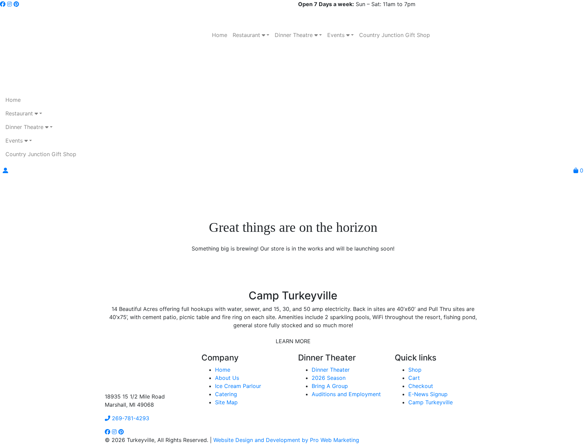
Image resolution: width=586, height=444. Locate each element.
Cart (414, 377)
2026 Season (329, 377)
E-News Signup (428, 394)
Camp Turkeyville (430, 402)
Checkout (420, 386)
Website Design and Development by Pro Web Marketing (286, 440)
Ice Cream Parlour (238, 386)
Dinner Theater (331, 369)
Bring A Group (330, 386)
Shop (415, 369)
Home (222, 369)
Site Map (226, 402)
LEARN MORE (293, 341)
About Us (227, 377)
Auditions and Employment (346, 394)
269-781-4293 (129, 418)
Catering (226, 394)
